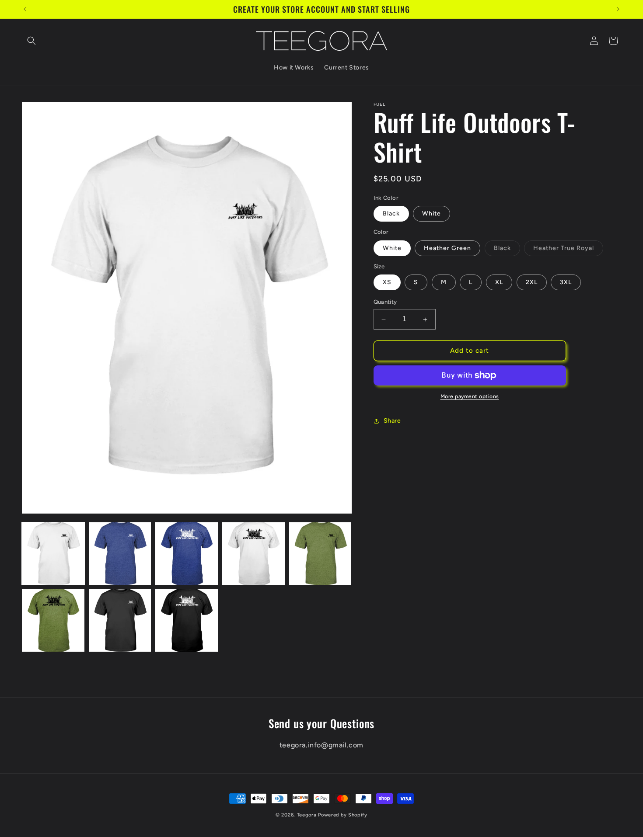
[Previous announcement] (25, 9)
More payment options (469, 396)
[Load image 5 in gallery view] (320, 553)
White (431, 214)
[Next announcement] (618, 9)
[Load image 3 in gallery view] (186, 553)
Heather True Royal (568, 250)
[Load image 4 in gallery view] (253, 553)
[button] (31, 40)
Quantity (385, 302)
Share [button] (392, 421)
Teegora (307, 815)
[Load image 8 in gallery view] (186, 620)
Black (391, 214)
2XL (532, 282)
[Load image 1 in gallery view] (53, 553)
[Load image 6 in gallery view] (53, 620)
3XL (566, 282)
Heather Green (447, 248)
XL (499, 282)
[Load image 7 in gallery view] (120, 620)
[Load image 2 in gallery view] (120, 553)
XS (387, 282)
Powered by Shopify (342, 815)
